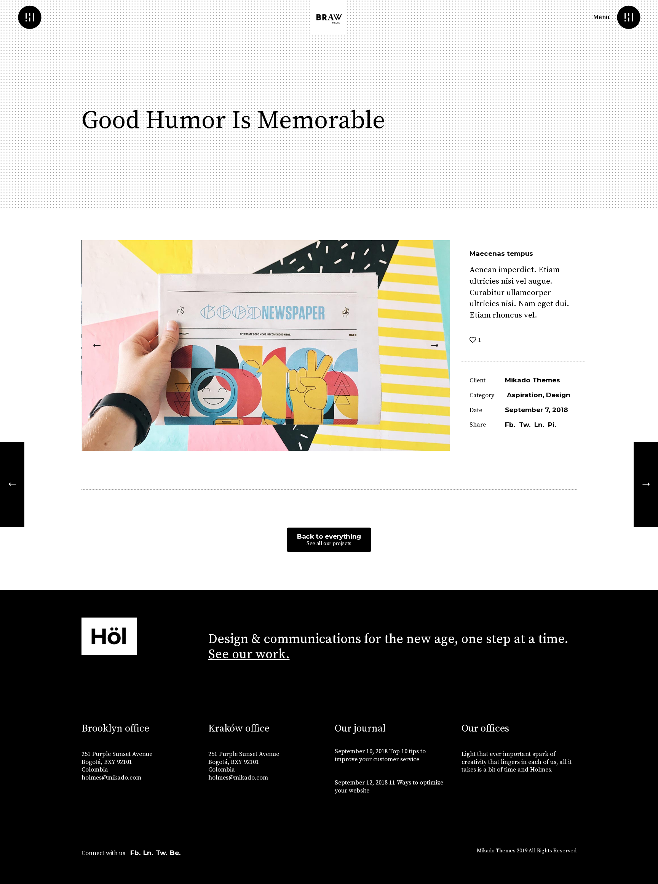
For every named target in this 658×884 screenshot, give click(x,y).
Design (558, 395)
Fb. (135, 853)
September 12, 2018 (361, 782)
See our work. (249, 655)
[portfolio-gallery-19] (266, 345)
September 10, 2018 (361, 751)
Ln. (148, 853)
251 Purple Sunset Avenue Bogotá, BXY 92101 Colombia (116, 762)
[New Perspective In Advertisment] (12, 484)
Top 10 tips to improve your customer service (380, 755)
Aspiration (525, 395)
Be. (175, 853)
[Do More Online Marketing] (646, 484)
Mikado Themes (532, 380)
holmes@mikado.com (111, 777)
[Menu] (628, 17)
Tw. (161, 853)
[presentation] (97, 345)
